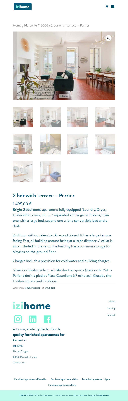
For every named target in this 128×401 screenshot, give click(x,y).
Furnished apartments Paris (62, 385)
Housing (111, 308)
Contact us (19, 362)
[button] (109, 38)
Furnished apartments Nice (64, 379)
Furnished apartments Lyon (96, 379)
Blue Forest (103, 395)
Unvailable (50, 287)
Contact (110, 315)
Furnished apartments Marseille (30, 379)
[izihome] (33, 323)
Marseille (30, 25)
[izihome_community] (20, 323)
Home (17, 25)
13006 (44, 25)
